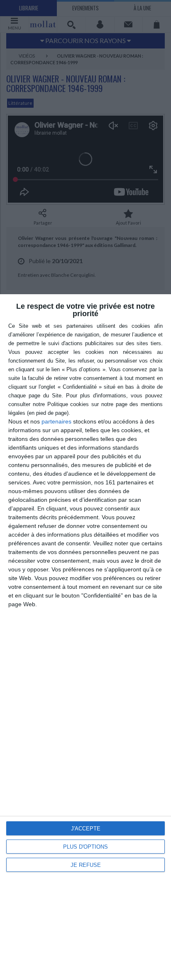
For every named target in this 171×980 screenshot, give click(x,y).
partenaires (56, 421)
